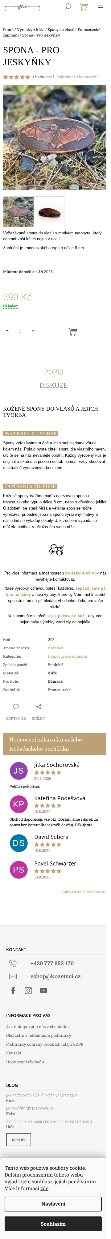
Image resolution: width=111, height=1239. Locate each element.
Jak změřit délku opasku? (30, 1109)
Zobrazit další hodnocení (83, 891)
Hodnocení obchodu (25, 1062)
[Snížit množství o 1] (33, 330)
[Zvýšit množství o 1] (7, 330)
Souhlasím (53, 1223)
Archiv (18, 1139)
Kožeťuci (55, 647)
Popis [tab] (53, 372)
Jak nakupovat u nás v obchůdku (37, 1026)
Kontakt (14, 1053)
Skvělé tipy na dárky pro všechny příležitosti (49, 1122)
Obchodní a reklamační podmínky (38, 1035)
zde (44, 1188)
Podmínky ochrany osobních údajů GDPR (45, 1044)
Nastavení (53, 1204)
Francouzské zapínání (67, 656)
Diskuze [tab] (53, 385)
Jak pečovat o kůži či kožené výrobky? (41, 1096)
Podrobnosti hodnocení (77, 76)
